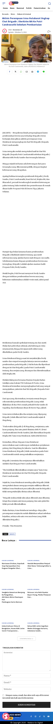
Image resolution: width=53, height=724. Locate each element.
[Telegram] (37, 71)
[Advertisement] (26, 103)
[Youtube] (48, 716)
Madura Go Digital (35, 722)
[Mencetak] (32, 71)
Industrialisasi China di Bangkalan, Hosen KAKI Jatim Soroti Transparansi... (13, 628)
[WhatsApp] (20, 71)
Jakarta (12, 534)
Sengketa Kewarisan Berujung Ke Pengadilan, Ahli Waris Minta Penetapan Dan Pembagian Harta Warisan (13, 597)
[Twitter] (15, 71)
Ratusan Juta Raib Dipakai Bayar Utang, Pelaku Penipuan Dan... (39, 594)
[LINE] (43, 71)
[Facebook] (9, 71)
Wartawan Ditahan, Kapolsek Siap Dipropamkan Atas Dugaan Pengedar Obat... (13, 565)
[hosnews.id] (5, 31)
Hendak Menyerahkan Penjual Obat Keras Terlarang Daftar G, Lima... (39, 565)
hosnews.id (17, 30)
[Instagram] (35, 716)
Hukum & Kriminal (24, 14)
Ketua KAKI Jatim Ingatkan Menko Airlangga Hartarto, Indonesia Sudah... (37, 628)
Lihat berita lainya (25, 638)
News (13, 14)
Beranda (5, 14)
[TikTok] (40, 716)
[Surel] (26, 71)
